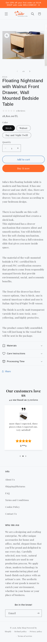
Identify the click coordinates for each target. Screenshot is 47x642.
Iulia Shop (21, 628)
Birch (9, 128)
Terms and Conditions (17, 500)
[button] (6, 13)
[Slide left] (17, 71)
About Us (10, 479)
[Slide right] (30, 71)
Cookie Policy (12, 506)
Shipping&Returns (15, 486)
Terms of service (25, 636)
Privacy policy (36, 631)
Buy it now (23, 168)
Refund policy (20, 631)
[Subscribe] (38, 613)
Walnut (23, 128)
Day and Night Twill (17, 135)
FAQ (7, 493)
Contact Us (11, 513)
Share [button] (8, 371)
